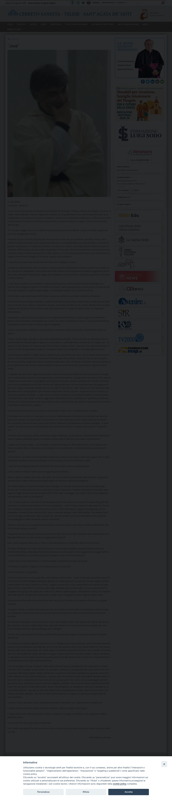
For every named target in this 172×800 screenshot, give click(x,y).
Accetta (128, 792)
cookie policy (119, 783)
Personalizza (43, 792)
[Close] (164, 764)
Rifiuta (86, 792)
